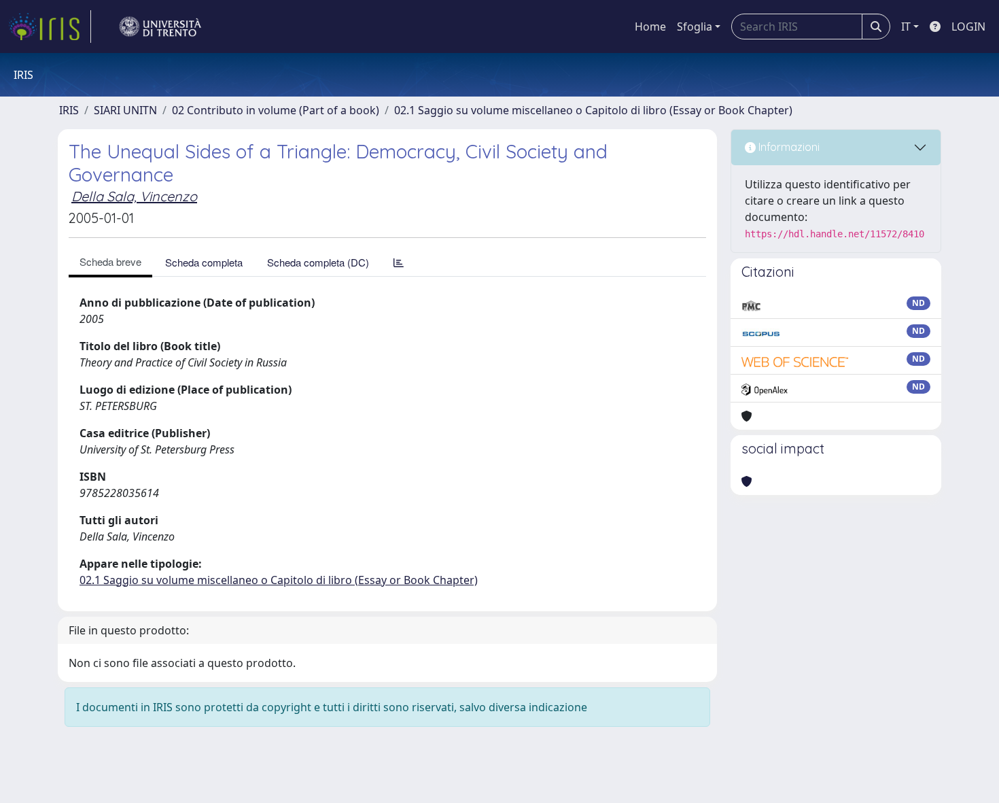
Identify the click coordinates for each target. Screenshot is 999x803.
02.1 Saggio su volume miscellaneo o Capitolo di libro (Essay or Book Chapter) (593, 110)
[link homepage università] (160, 26)
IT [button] (906, 26)
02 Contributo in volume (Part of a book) (275, 110)
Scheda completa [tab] (204, 262)
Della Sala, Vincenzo (134, 196)
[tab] (398, 262)
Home (650, 26)
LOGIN (968, 26)
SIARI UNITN (125, 110)
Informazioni (788, 147)
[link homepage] (49, 26)
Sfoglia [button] (694, 26)
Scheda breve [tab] (110, 261)
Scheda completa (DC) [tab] (318, 262)
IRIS (69, 110)
